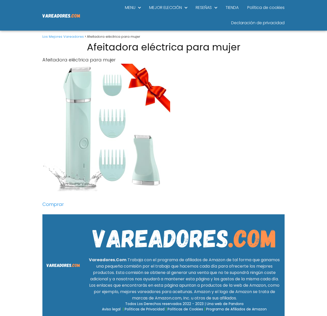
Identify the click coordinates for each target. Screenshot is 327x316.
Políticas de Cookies (185, 309)
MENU (130, 7)
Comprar (53, 204)
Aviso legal (111, 309)
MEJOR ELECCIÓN (165, 7)
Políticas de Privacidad (145, 309)
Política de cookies (266, 7)
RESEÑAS (204, 7)
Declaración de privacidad (258, 23)
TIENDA (232, 7)
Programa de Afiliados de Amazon (236, 309)
